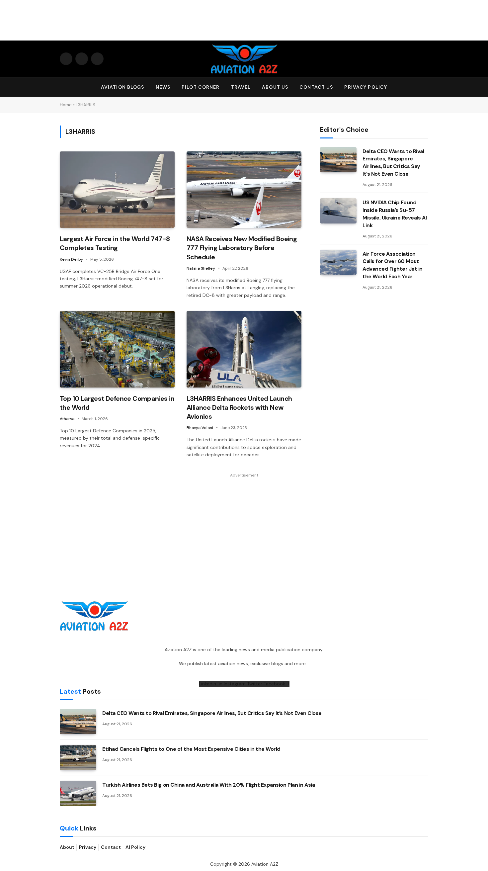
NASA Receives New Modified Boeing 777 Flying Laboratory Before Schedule (242, 247)
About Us (275, 87)
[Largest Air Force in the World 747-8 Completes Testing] (117, 189)
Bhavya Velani (200, 427)
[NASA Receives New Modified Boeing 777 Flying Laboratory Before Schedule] (244, 189)
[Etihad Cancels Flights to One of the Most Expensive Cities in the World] (78, 757)
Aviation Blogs (122, 87)
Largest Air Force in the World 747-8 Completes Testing (115, 243)
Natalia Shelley (201, 268)
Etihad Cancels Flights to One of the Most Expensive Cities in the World (191, 748)
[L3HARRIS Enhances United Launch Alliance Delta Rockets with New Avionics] (244, 349)
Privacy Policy (365, 87)
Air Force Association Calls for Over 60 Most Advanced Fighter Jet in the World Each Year (393, 265)
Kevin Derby (71, 259)
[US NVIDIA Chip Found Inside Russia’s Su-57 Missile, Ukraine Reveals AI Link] (338, 210)
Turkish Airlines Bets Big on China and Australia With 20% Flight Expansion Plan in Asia (208, 784)
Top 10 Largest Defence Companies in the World (117, 403)
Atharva (67, 418)
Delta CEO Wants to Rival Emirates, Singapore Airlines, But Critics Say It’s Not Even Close (393, 163)
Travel (241, 87)
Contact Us (316, 87)
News (163, 87)
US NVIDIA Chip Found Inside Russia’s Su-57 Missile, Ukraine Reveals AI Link (395, 214)
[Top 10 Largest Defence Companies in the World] (117, 349)
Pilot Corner (200, 87)
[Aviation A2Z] (244, 59)
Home (66, 105)
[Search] (425, 87)
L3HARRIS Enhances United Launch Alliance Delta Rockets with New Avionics (239, 407)
